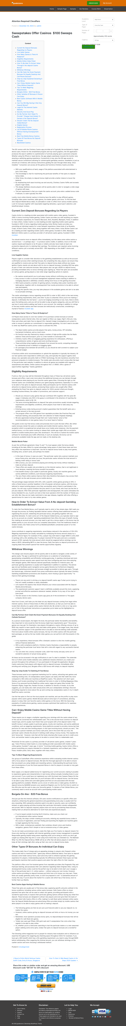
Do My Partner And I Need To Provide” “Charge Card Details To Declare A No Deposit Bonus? (28, 116)
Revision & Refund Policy (76, 1018)
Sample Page (62, 9)
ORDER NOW (93, 3)
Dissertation (108, 9)
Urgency (85, 40)
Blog (18, 1016)
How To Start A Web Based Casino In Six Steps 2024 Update (63, 959)
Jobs (18, 1018)
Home (52, 9)
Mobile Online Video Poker (26, 61)
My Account (107, 3)
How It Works (21, 1008)
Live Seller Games (23, 52)
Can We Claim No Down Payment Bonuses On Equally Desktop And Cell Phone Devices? (28, 74)
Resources (71, 1014)
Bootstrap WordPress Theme (33, 1023)
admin (39, 26)
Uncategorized (24, 947)
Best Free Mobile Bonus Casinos (28, 136)
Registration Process (24, 127)
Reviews (19, 1010)
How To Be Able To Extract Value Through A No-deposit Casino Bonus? (28, 65)
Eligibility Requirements (25, 59)
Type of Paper (84, 26)
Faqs (69, 1012)
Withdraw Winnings (23, 70)
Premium (71, 1016)
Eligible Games (22, 125)
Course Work (96, 9)
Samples (73, 9)
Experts (19, 1012)
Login (70, 1008)
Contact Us (20, 1014)
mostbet (15, 235)
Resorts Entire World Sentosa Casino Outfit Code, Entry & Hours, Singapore (26, 959)
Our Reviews (83, 9)
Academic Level (85, 20)
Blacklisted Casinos (24, 143)
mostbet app (28, 309)
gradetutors (20, 1023)
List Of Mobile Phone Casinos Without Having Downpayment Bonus (27, 132)
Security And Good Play (25, 112)
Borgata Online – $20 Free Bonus (28, 92)
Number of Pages (85, 31)
